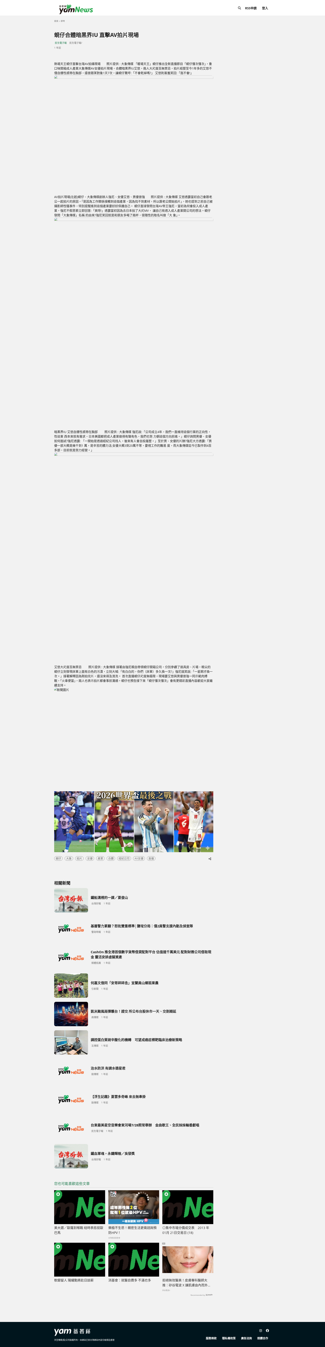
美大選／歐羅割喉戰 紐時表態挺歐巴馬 (78, 1230)
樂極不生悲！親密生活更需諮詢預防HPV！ (132, 1230)
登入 (265, 8)
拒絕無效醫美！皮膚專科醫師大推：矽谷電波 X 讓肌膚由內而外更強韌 (186, 1283)
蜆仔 (58, 858)
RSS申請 (251, 8)
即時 (63, 21)
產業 (100, 858)
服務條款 (211, 1338)
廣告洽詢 (246, 1338)
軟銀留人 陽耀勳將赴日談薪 (74, 1280)
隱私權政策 (229, 1338)
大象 (69, 858)
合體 (111, 858)
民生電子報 (61, 42)
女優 (90, 858)
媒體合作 (262, 1338)
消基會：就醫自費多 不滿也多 (129, 1280)
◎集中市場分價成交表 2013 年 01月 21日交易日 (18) (185, 1230)
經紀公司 (124, 858)
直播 (151, 858)
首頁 (56, 21)
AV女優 (139, 858)
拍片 (79, 858)
